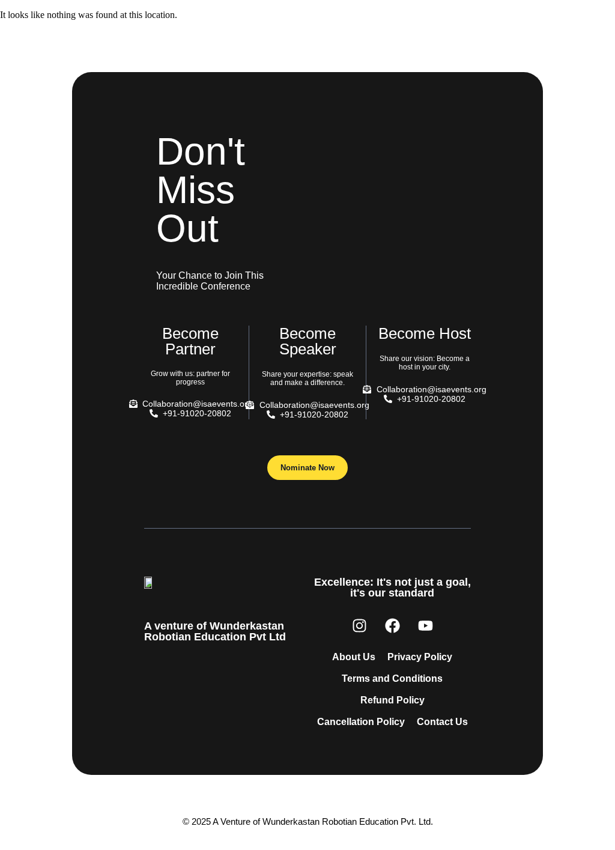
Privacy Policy (419, 657)
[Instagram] (359, 625)
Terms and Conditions (392, 678)
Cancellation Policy (361, 722)
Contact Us (442, 722)
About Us (353, 657)
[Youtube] (425, 625)
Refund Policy (392, 700)
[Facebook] (392, 625)
